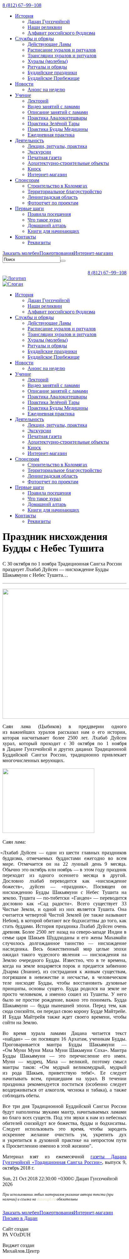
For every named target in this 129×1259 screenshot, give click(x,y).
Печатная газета (45, 157)
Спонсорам (27, 180)
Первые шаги (29, 208)
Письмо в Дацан (20, 1218)
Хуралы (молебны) (48, 61)
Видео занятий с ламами (54, 106)
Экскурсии (39, 152)
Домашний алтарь (47, 225)
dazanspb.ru (46, 1199)
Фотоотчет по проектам (53, 202)
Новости (24, 84)
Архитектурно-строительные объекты (68, 163)
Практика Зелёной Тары (54, 123)
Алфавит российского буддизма (61, 33)
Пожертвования (56, 253)
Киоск (34, 168)
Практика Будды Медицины (58, 129)
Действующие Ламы (49, 44)
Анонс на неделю (46, 89)
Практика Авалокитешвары (57, 118)
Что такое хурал (44, 219)
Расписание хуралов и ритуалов (62, 50)
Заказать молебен (21, 253)
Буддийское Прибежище (54, 78)
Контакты (25, 236)
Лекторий (38, 101)
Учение (23, 95)
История (24, 16)
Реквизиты (39, 242)
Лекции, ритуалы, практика (57, 146)
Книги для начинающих (53, 231)
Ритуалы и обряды (47, 67)
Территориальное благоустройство (65, 191)
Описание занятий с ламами (58, 112)
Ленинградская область (53, 197)
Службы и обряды (34, 38)
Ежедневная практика (51, 135)
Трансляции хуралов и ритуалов (62, 55)
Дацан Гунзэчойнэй (49, 21)
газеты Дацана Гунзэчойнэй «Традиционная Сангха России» (64, 1159)
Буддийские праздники (52, 72)
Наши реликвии (45, 27)
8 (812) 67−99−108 (22, 5)
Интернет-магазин (47, 174)
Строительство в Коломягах (57, 185)
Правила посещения (49, 214)
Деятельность (29, 140)
